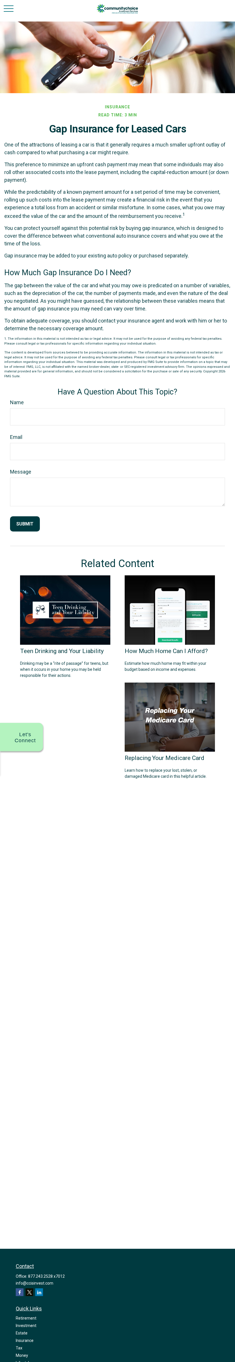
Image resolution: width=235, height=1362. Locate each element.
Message (20, 472)
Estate (22, 1333)
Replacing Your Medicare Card (164, 757)
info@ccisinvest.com (34, 1283)
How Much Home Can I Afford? (166, 650)
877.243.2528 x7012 (46, 1276)
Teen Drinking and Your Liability (62, 650)
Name (17, 402)
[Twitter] (29, 1292)
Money (22, 1355)
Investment (26, 1325)
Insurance (25, 1340)
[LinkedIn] (39, 1292)
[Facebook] (19, 1292)
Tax (19, 1348)
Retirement (26, 1318)
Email (16, 437)
